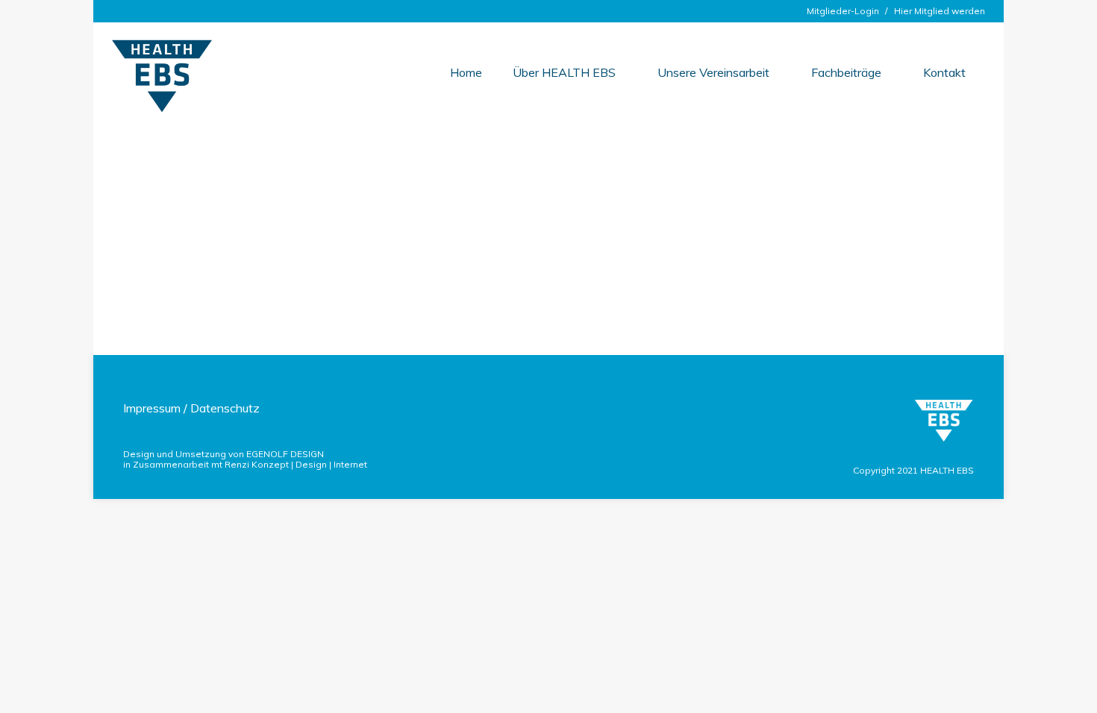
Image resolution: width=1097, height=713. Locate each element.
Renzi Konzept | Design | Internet (296, 464)
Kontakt (944, 72)
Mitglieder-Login (843, 10)
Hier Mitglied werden (939, 10)
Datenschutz (225, 408)
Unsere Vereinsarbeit (713, 72)
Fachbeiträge (846, 72)
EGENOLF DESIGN (285, 453)
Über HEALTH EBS (564, 72)
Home (466, 72)
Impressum (152, 408)
